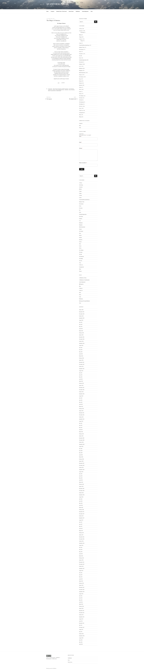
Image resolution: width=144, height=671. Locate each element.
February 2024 (81, 358)
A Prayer (80, 28)
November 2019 (81, 465)
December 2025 (81, 311)
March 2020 (81, 456)
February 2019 (81, 484)
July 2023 (80, 372)
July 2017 (80, 522)
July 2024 (80, 347)
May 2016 (80, 551)
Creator (80, 43)
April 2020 (81, 454)
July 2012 (80, 625)
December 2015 (81, 562)
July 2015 (80, 572)
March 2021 (81, 431)
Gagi (53, 18)
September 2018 (81, 494)
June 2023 (80, 374)
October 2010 (81, 633)
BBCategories (81, 284)
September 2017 (81, 517)
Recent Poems (71, 11)
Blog (80, 286)
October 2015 (81, 566)
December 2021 (81, 412)
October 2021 (81, 417)
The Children (81, 95)
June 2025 (80, 324)
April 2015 (81, 579)
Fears (69, 660)
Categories (52, 11)
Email (80, 142)
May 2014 (80, 600)
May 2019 (80, 478)
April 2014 (81, 602)
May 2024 (80, 351)
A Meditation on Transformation (84, 279)
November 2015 (81, 564)
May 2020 (80, 452)
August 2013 (81, 618)
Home (47, 11)
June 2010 (80, 640)
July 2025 (80, 322)
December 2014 (81, 587)
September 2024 (81, 343)
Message (81, 148)
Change (80, 36)
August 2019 (81, 471)
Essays (80, 51)
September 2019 (81, 469)
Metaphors (80, 70)
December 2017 (81, 511)
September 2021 (81, 419)
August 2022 (81, 395)
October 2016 (81, 541)
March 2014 (81, 604)
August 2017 (81, 520)
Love (54, 89)
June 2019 (80, 475)
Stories (80, 93)
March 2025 (81, 330)
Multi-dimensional (60, 89)
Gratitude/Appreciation (82, 59)
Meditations (78, 11)
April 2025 (81, 328)
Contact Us (81, 290)
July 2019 (80, 473)
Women (80, 116)
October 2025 (81, 316)
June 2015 (80, 574)
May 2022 (80, 402)
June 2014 (80, 597)
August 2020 (81, 446)
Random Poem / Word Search (61, 11)
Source (80, 91)
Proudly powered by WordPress (51, 668)
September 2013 (81, 616)
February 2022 (81, 408)
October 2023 (81, 366)
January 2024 (81, 360)
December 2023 (81, 362)
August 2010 (81, 637)
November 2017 (81, 513)
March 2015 (81, 581)
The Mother (81, 104)
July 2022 (80, 398)
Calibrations (70, 658)
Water (80, 114)
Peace (49, 90)
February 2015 (81, 583)
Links (92, 11)
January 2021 (81, 435)
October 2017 (81, 515)
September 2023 (81, 368)
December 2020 (81, 438)
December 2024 (81, 337)
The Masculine (81, 102)
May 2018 (80, 503)
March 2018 (81, 507)
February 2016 (81, 557)
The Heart (58, 90)
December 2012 (81, 623)
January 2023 (81, 385)
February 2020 (81, 459)
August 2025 (81, 320)
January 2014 (81, 608)
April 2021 (81, 429)
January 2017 (81, 534)
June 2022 (80, 400)
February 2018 (81, 509)
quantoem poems (58, 3)
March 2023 (81, 381)
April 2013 (81, 621)
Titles (80, 127)
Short (80, 89)
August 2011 (81, 629)
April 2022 (81, 404)
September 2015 (81, 568)
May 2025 (80, 326)
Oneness (66, 89)
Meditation (81, 68)
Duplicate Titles (81, 47)
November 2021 (81, 414)
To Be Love (81, 110)
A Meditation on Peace (82, 277)
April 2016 (81, 553)
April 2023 (81, 379)
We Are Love (70, 662)
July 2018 (80, 499)
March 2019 (81, 482)
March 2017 (81, 530)
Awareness (80, 30)
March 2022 (81, 406)
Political (80, 83)
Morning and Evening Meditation (84, 300)
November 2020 (81, 440)
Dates (80, 125)
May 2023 (80, 377)
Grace (80, 57)
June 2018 (80, 501)
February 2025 (81, 332)
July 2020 (80, 448)
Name (80, 136)
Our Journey (72, 89)
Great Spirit (81, 62)
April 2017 (81, 528)
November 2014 (81, 589)
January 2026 (81, 309)
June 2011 (80, 631)
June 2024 (80, 349)
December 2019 (81, 463)
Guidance (50, 89)
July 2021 (80, 423)
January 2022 (81, 410)
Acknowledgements (85, 11)
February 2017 (81, 532)
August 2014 (81, 593)
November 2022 (81, 389)
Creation (50, 88)
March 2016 (81, 555)
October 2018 (81, 492)
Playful (80, 81)
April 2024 (81, 353)
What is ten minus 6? (83, 162)
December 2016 (81, 536)
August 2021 (81, 421)
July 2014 (80, 595)
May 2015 (80, 576)
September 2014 (81, 591)
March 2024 (81, 355)
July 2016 (80, 547)
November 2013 (81, 612)
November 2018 (81, 490)
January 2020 (81, 461)
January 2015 (81, 585)
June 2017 (80, 524)
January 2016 (81, 560)
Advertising (82, 32)
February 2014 (81, 606)
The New (80, 106)
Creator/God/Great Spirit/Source (60, 88)
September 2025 (81, 318)
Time (80, 108)
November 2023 (81, 364)
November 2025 (81, 313)
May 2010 (80, 642)
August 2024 (81, 345)
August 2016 (81, 545)
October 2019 (81, 467)
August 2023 (81, 370)
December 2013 (81, 610)
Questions (53, 90)
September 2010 (81, 635)
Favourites (71, 88)
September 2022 (81, 393)
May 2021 (80, 427)
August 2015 (81, 570)
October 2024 (81, 341)
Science (80, 87)
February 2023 (81, 383)
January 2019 (81, 486)
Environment (81, 49)
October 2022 (81, 391)
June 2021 (80, 425)
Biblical (80, 34)
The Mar (80, 99)
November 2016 (81, 539)
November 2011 (81, 627)
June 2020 (80, 450)
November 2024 (81, 339)
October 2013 (81, 614)
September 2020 (81, 444)
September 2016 (81, 543)
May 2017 (80, 526)
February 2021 (81, 433)
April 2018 (81, 505)
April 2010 (81, 644)
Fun (79, 55)
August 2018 (81, 496)
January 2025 (81, 334)
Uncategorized (81, 112)
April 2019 (81, 480)
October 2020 (81, 442)
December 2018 (81, 488)
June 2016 (80, 549)
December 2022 (81, 387)
